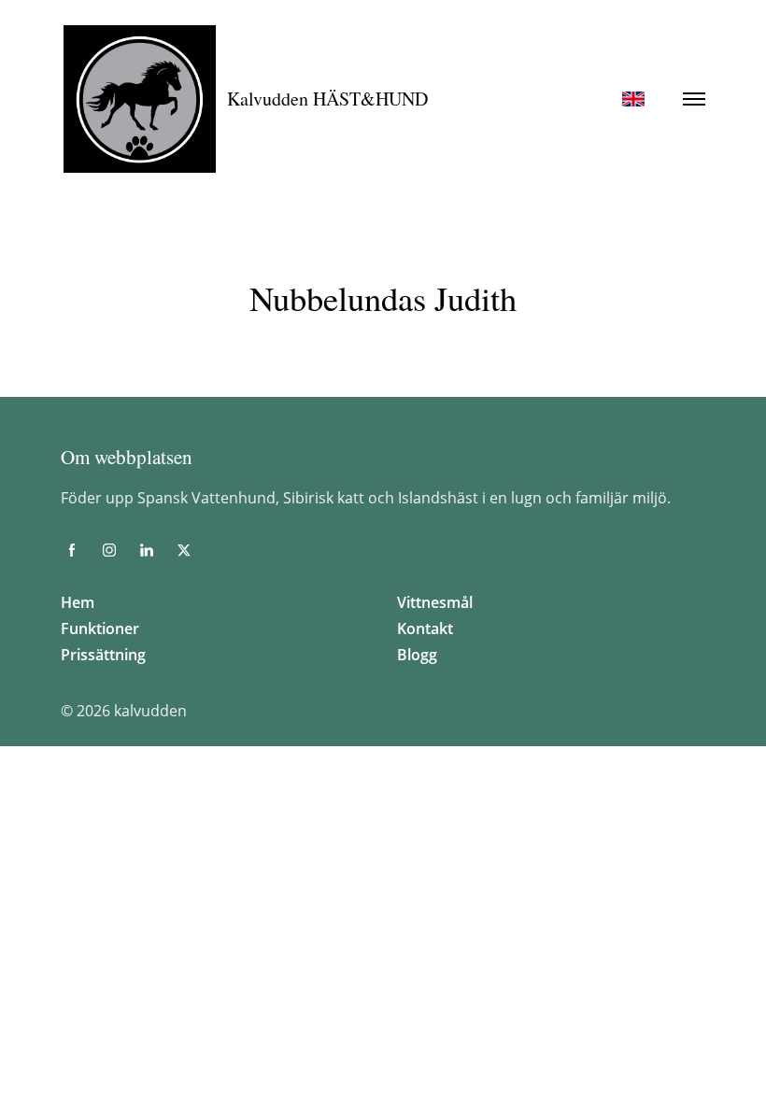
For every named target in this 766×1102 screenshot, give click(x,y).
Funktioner (100, 628)
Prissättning (103, 654)
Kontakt (425, 628)
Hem (77, 602)
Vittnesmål (435, 602)
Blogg (417, 654)
